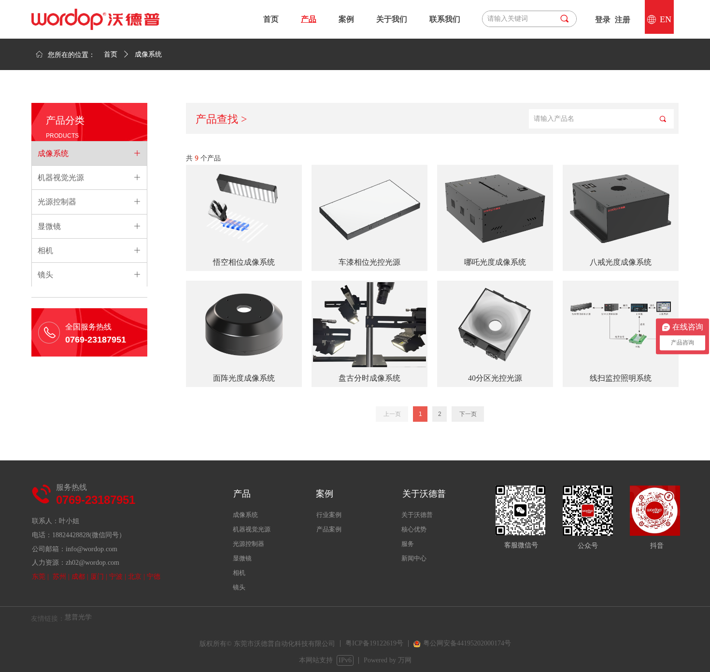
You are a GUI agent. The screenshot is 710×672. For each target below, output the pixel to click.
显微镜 (242, 558)
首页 (110, 54)
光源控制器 (248, 543)
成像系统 (245, 514)
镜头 (239, 587)
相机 (239, 572)
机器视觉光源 (251, 529)
